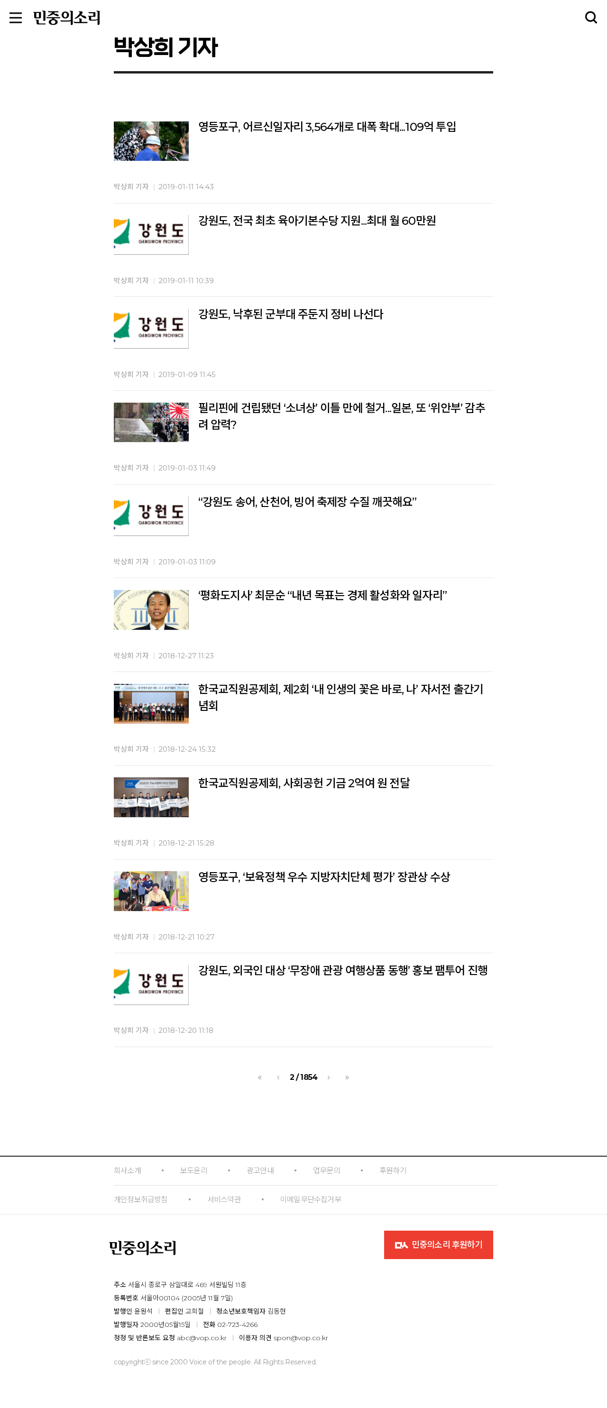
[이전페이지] (278, 1077)
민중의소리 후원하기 (446, 1245)
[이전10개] (260, 1077)
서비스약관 (224, 1199)
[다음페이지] (329, 1077)
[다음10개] (347, 1077)
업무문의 (326, 1170)
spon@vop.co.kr (301, 1338)
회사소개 (127, 1170)
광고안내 (260, 1170)
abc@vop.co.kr (202, 1338)
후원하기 (392, 1170)
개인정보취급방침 (141, 1199)
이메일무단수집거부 (310, 1199)
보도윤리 (193, 1170)
